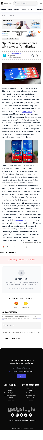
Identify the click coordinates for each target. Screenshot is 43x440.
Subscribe (21, 376)
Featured (11, 15)
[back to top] (39, 436)
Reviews (17, 9)
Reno (16, 39)
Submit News (30, 388)
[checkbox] (10, 371)
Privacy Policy (30, 398)
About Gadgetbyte (31, 393)
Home (3, 9)
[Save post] (36, 55)
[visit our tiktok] (30, 415)
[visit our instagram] (17, 415)
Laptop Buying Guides (10, 395)
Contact (30, 400)
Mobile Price (27, 9)
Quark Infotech (30, 420)
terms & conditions (27, 371)
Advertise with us (30, 395)
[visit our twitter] (26, 415)
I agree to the (23, 372)
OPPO (11, 39)
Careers (30, 390)
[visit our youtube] (12, 415)
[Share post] (40, 56)
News (10, 9)
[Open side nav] (41, 3)
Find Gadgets (10, 400)
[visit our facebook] (21, 415)
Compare (10, 398)
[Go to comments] (32, 55)
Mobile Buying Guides (10, 393)
